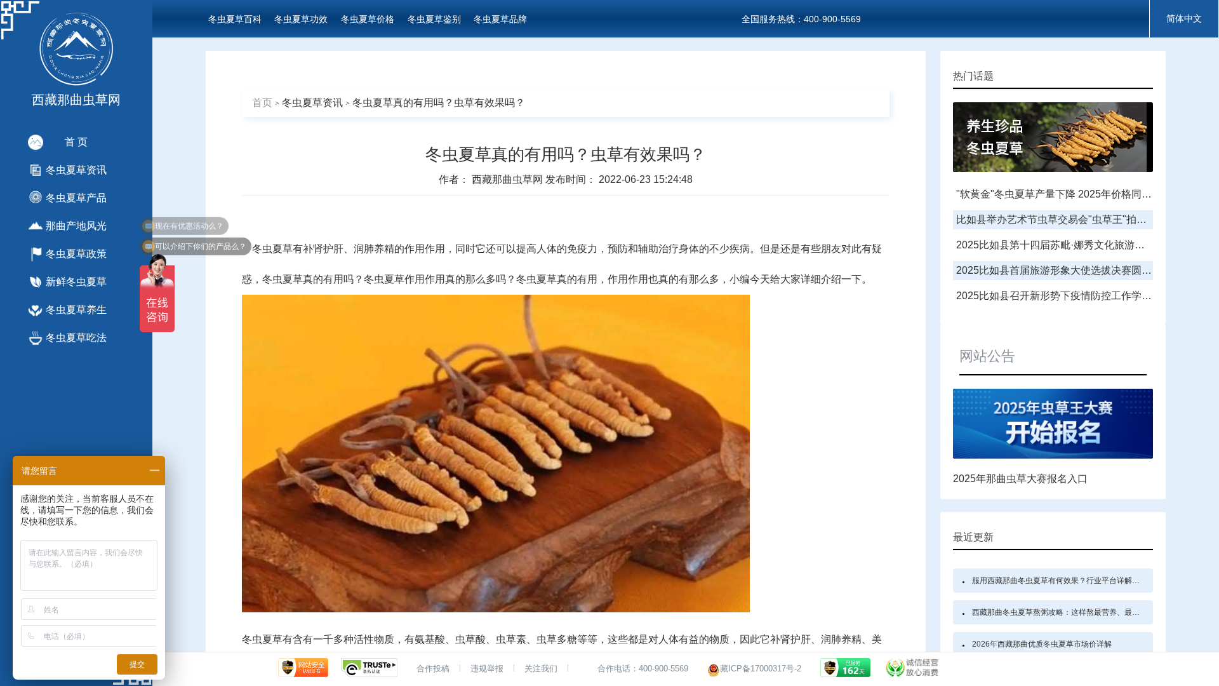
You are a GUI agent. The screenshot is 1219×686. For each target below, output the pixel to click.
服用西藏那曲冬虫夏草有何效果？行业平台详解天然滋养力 (1071, 580)
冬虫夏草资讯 (312, 102)
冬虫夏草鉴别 (434, 19)
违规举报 (486, 668)
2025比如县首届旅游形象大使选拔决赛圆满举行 (1064, 270)
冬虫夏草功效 (301, 19)
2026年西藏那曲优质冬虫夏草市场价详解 (1042, 644)
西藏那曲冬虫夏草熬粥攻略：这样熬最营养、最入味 (1059, 612)
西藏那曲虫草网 (508, 179)
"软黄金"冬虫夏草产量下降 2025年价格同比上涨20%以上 (1084, 194)
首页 (262, 102)
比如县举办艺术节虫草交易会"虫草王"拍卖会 (1056, 219)
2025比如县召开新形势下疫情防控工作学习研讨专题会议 (1084, 295)
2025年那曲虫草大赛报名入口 (1020, 478)
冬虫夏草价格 (367, 19)
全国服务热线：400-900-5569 (801, 19)
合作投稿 (433, 668)
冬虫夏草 (272, 248)
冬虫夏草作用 (394, 279)
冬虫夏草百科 (235, 19)
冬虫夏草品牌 (500, 19)
